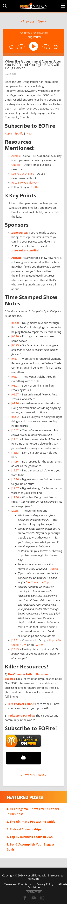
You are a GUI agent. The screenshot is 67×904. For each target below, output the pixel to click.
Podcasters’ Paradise (21, 715)
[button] (4, 6)
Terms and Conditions (17, 884)
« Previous (27, 21)
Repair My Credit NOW (25, 182)
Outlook (16, 165)
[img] (11, 47)
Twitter (35, 187)
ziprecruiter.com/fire (24, 250)
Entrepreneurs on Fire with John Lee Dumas (33, 5)
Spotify (19, 133)
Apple (8, 133)
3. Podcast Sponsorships (24, 829)
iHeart (30, 133)
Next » (42, 21)
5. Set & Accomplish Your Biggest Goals (30, 846)
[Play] (34, 46)
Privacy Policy (45, 884)
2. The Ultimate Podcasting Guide (31, 821)
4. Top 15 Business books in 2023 (30, 837)
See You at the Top (22, 173)
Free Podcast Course (21, 704)
